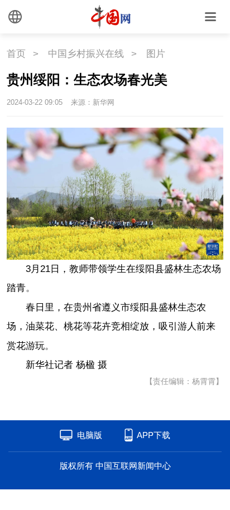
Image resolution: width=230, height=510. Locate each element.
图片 (155, 53)
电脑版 (89, 435)
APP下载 (153, 435)
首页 (16, 53)
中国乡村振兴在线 (86, 53)
